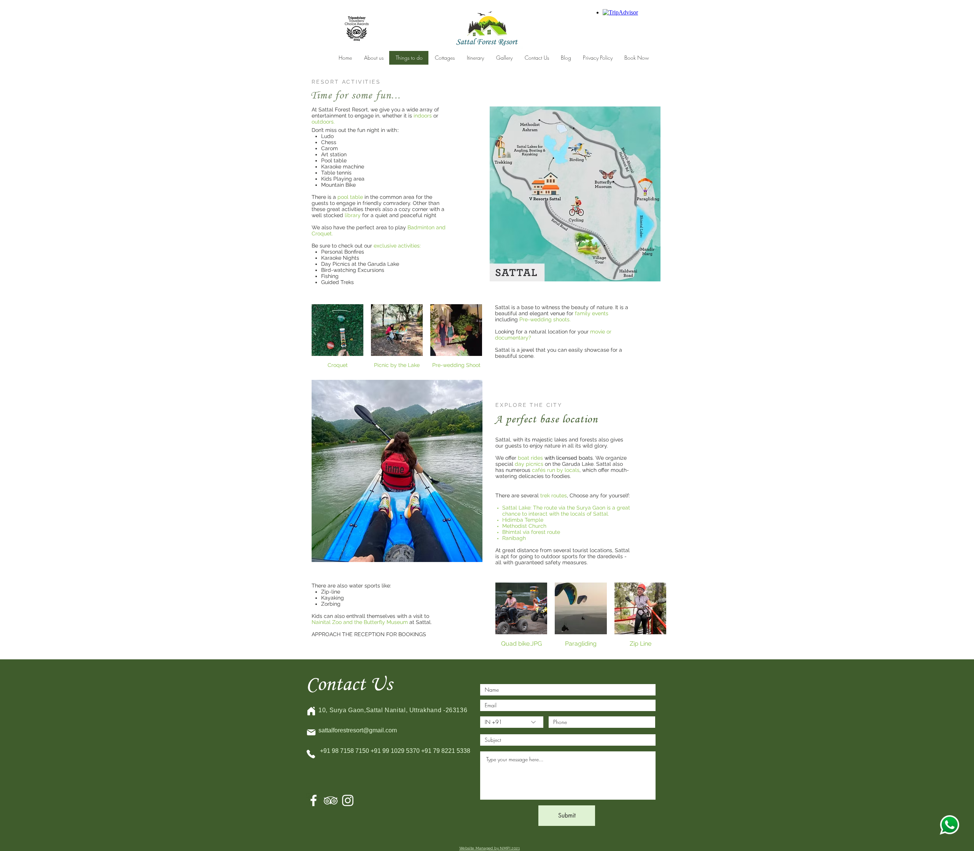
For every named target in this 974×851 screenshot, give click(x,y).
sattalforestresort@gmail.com (357, 730)
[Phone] (311, 754)
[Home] (311, 711)
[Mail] (311, 732)
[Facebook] (313, 800)
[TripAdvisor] (330, 800)
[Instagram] (347, 800)
